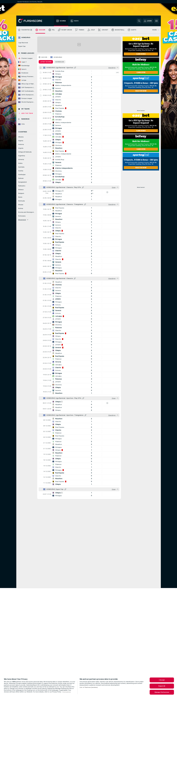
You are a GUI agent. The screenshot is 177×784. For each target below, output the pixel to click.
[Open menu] (156, 20)
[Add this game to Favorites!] (41, 72)
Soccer (44, 57)
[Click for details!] (79, 72)
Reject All (161, 686)
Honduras (58, 57)
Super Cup (22, 46)
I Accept (162, 680)
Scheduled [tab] (59, 62)
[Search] (139, 20)
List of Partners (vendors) (89, 687)
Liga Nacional (23, 43)
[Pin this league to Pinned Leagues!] (75, 68)
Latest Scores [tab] (45, 62)
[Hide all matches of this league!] (117, 68)
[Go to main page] (32, 21)
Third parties (66, 692)
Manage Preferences (161, 692)
